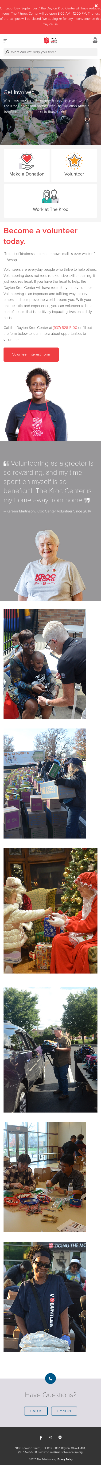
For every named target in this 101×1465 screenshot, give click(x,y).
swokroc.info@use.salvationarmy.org (60, 1452)
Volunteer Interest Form (31, 354)
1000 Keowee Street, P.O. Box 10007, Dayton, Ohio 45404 (50, 1448)
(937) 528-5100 (65, 327)
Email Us (64, 1411)
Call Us (35, 1411)
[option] (50, 102)
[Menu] (5, 40)
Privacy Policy (65, 1459)
